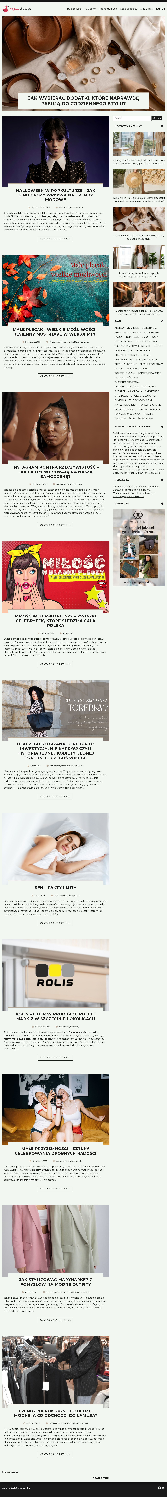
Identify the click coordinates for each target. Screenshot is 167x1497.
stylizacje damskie (143, 395)
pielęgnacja (143, 350)
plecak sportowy (151, 364)
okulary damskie (147, 341)
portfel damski (125, 373)
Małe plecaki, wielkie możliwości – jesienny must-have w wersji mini (56, 331)
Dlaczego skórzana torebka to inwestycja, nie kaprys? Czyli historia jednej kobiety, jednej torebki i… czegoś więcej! (56, 751)
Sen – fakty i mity (55, 887)
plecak (145, 355)
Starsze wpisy (10, 1472)
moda (154, 337)
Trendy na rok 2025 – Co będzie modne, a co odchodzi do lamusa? (55, 1413)
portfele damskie (149, 373)
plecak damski (124, 359)
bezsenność (149, 328)
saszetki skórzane (127, 386)
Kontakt (160, 9)
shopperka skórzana (128, 391)
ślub (132, 418)
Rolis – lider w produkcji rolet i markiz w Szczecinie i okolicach (56, 1016)
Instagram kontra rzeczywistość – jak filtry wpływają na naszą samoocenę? (55, 472)
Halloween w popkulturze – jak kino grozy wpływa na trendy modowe (55, 195)
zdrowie (120, 418)
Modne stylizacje (108, 9)
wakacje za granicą (127, 414)
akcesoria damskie (127, 328)
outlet (158, 346)
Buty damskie (132, 332)
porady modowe (138, 368)
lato (145, 337)
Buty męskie (151, 332)
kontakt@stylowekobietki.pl (145, 473)
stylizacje (121, 395)
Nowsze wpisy (101, 1477)
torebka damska (125, 405)
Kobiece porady (128, 9)
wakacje (155, 409)
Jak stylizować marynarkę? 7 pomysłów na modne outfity (55, 1282)
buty (118, 332)
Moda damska (74, 9)
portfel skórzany (126, 377)
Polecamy (90, 9)
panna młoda (123, 350)
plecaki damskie (146, 359)
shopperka (149, 386)
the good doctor (140, 400)
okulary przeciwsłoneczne (133, 346)
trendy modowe (125, 409)
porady (119, 368)
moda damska (124, 341)
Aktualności (146, 9)
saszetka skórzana (127, 382)
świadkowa (145, 418)
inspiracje (132, 337)
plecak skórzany (126, 364)
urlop (143, 409)
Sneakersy (152, 391)
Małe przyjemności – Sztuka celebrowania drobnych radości (56, 1151)
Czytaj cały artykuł (56, 239)
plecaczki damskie (126, 355)
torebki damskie (150, 405)
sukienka (120, 400)
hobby (118, 337)
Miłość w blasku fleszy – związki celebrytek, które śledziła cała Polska (55, 621)
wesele (148, 414)
